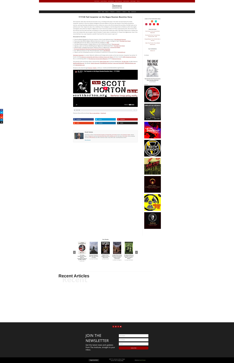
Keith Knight (133, 1)
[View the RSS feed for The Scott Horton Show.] (152, 21)
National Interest (116, 58)
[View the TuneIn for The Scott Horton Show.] (155, 21)
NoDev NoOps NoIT (104, 61)
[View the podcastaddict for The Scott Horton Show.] (154, 24)
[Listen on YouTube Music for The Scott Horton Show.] (149, 22)
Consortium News (115, 47)
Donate (124, 11)
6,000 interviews (92, 137)
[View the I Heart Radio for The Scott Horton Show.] (146, 24)
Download (103, 113)
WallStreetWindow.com (78, 63)
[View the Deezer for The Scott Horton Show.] (158, 22)
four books (125, 136)
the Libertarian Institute (125, 134)
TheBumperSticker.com (130, 63)
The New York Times (125, 41)
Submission (133, 11)
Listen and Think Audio (118, 63)
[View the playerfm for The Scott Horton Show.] (150, 24)
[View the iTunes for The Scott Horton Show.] (147, 22)
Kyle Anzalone (126, 1)
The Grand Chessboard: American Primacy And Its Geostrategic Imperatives (92, 49)
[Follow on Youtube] (121, 327)
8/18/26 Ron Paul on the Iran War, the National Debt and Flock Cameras (117, 309)
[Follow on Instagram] (116, 327)
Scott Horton (96, 1)
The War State (125, 61)
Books (106, 11)
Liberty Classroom (95, 63)
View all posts (88, 140)
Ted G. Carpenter (118, 1)
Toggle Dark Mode (94, 360)
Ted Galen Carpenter (78, 55)
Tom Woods (107, 50)
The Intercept (115, 44)
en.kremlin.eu (121, 52)
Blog (129, 11)
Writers (138, 1)
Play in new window (95, 113)
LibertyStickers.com (80, 65)
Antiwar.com (91, 136)
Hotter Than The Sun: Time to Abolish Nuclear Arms (152, 44)
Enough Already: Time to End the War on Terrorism (152, 40)
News (103, 11)
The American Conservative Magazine (98, 58)
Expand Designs (142, 360)
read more (117, 293)
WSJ (108, 42)
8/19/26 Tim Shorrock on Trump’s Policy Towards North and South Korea (117, 299)
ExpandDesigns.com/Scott (106, 63)
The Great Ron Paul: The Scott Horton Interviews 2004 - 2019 (152, 36)
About (99, 11)
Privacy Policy (120, 360)
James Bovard (111, 1)
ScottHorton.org (112, 136)
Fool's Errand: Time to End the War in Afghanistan (152, 32)
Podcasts (112, 11)
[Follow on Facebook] (118, 327)
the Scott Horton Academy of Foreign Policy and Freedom (106, 134)
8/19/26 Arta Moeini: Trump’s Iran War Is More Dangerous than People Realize (117, 289)
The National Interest (120, 39)
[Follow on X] (113, 327)
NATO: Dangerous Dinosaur (129, 57)
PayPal (94, 68)
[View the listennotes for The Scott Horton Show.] (157, 24)
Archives (118, 11)
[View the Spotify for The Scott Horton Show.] (145, 22)
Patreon (90, 68)
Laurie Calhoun (104, 1)
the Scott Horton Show (102, 136)
